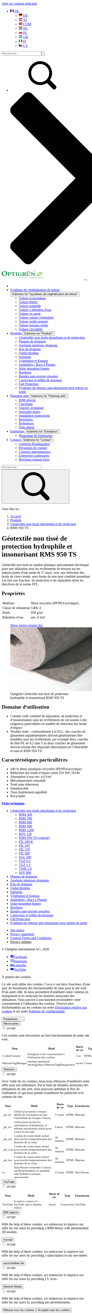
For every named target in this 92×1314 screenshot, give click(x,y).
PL (24, 33)
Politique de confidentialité (47, 1011)
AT (24, 20)
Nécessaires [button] (11, 1023)
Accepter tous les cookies (54, 1310)
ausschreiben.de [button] (13, 1263)
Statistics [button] (9, 1069)
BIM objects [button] (10, 1212)
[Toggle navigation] (85, 279)
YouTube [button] (8, 1181)
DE (25, 15)
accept (10, 1028)
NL (25, 28)
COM (26, 24)
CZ (25, 46)
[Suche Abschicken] (43, 53)
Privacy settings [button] (20, 942)
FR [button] (16, 11)
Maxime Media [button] (12, 1286)
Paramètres (10, 1019)
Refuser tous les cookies (18, 1310)
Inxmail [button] (7, 1239)
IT (24, 41)
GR (25, 37)
